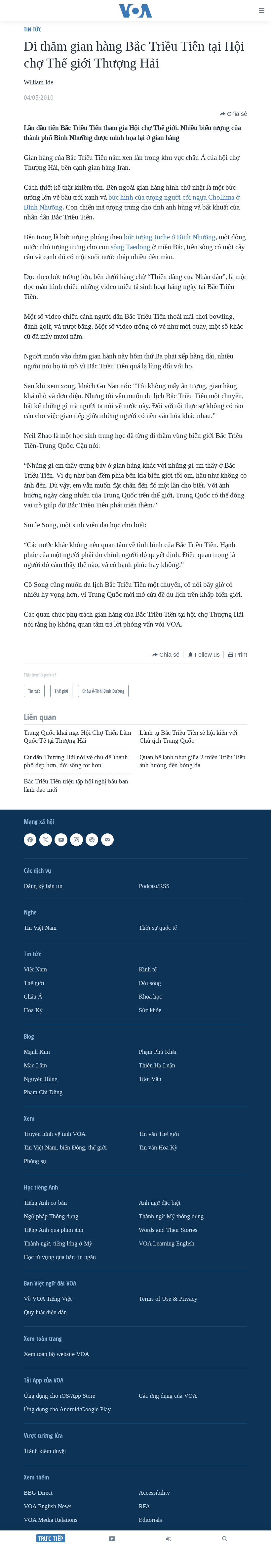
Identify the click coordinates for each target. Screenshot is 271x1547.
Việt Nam (35, 969)
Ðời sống (150, 983)
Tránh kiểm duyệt (45, 1451)
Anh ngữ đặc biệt (159, 1203)
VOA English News (47, 1506)
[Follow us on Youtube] (61, 839)
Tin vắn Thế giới (159, 1134)
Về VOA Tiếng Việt (48, 1299)
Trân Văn (150, 1079)
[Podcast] (92, 839)
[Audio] (168, 1538)
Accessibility (154, 1493)
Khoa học (150, 997)
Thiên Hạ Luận (157, 1065)
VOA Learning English (166, 1243)
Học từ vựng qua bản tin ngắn (60, 1257)
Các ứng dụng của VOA (168, 1396)
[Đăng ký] (107, 839)
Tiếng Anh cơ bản (45, 1203)
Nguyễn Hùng (41, 1079)
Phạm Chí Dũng (43, 1092)
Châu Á (33, 997)
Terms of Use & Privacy (168, 1299)
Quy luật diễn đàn (45, 1312)
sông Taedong (130, 247)
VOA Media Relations (50, 1520)
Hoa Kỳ (33, 1010)
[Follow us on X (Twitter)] (45, 839)
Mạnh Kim (37, 1052)
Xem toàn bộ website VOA (56, 1354)
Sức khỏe (150, 1010)
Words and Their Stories (168, 1230)
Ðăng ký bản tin (43, 886)
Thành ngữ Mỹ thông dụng (171, 1216)
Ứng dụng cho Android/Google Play (67, 1409)
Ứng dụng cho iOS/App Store (59, 1396)
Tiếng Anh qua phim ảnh (53, 1230)
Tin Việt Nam (40, 928)
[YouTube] (112, 1538)
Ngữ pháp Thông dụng (51, 1216)
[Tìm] (225, 1538)
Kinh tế (148, 969)
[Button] (233, 114)
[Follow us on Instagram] (76, 839)
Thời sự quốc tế (158, 928)
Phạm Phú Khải (157, 1052)
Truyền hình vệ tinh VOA (55, 1134)
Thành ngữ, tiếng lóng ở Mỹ (58, 1243)
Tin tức (32, 29)
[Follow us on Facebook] (30, 839)
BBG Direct (38, 1493)
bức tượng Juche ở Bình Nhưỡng (168, 237)
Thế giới (34, 983)
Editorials (150, 1520)
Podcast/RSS (154, 886)
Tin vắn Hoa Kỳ (158, 1147)
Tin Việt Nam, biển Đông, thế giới (65, 1147)
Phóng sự (35, 1161)
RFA (144, 1506)
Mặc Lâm (35, 1065)
